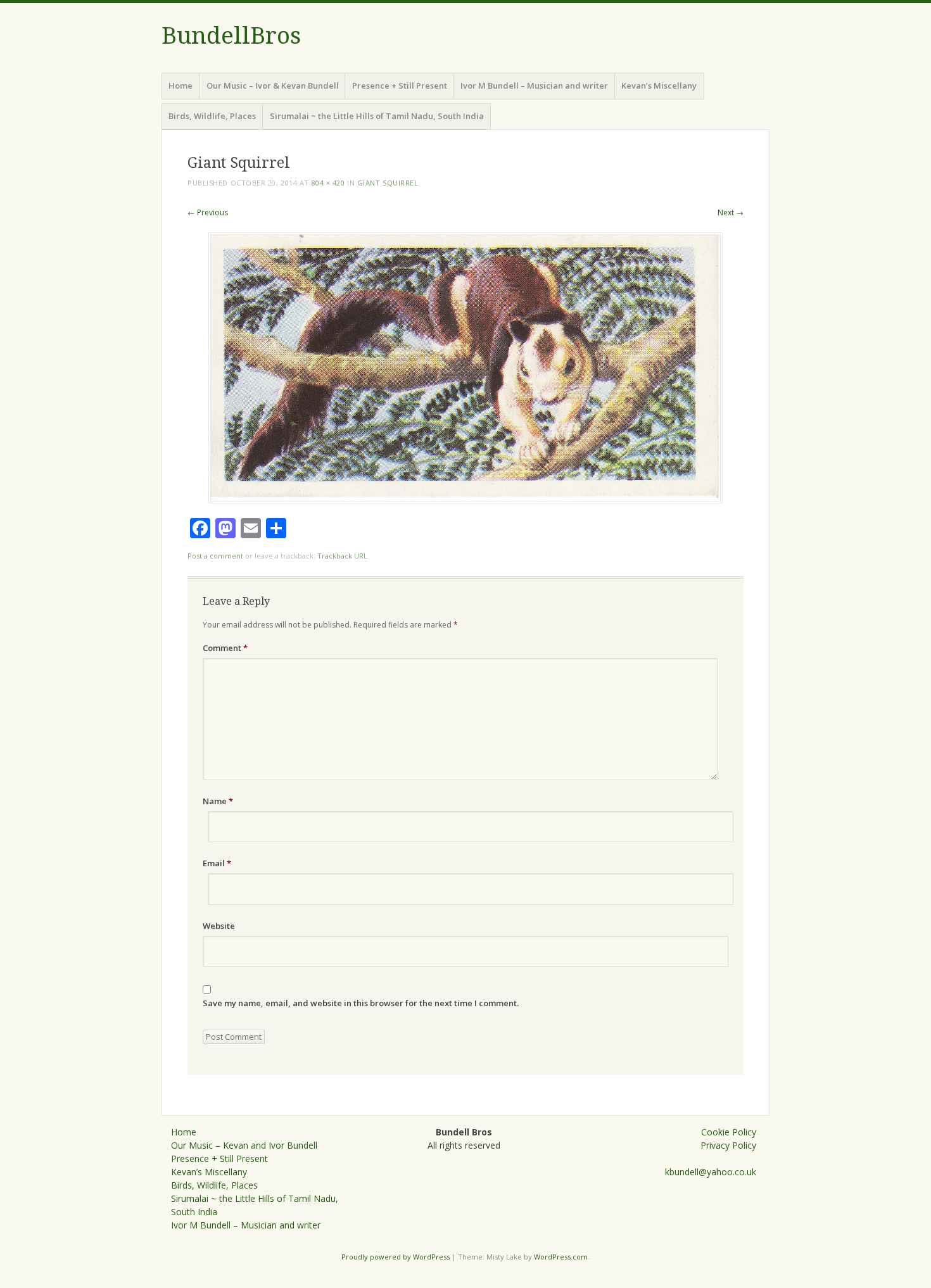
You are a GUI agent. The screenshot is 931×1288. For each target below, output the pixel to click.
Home (180, 85)
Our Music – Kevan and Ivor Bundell (244, 1145)
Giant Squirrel (388, 182)
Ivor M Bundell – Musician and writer (534, 85)
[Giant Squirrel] (465, 500)
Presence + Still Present (399, 85)
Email (217, 863)
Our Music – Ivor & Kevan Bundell (272, 85)
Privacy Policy (728, 1145)
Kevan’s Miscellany (659, 85)
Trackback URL (342, 555)
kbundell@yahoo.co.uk (710, 1172)
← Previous (207, 212)
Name (218, 801)
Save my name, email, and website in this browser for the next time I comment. (361, 1003)
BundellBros (231, 35)
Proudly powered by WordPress (395, 1256)
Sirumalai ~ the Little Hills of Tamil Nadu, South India (377, 116)
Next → (731, 212)
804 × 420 (328, 182)
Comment (225, 647)
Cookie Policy (728, 1132)
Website (219, 925)
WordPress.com (561, 1256)
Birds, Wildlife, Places (212, 116)
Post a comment (215, 555)
